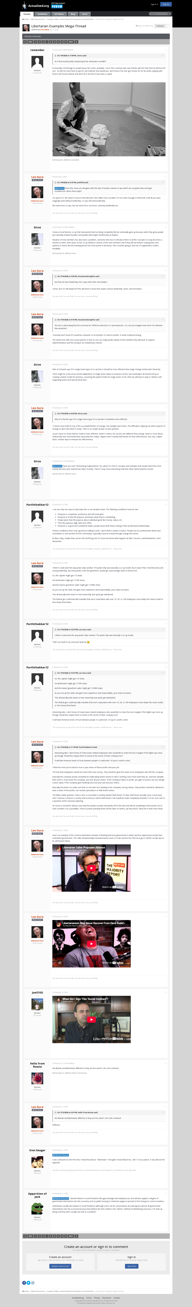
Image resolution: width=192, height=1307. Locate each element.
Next (71, 42)
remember (37, 50)
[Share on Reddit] (33, 1283)
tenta (79, 55)
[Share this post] (165, 50)
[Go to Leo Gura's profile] (26, 27)
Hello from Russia (37, 1065)
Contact (117, 1298)
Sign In (154, 4)
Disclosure (106, 1298)
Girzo (37, 227)
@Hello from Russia (60, 1155)
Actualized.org (78, 1298)
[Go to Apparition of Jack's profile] (37, 1208)
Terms (89, 1298)
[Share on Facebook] (24, 1283)
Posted (59, 50)
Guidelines (42, 14)
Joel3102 (80, 182)
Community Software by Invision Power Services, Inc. (96, 1303)
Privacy (97, 1298)
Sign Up (166, 4)
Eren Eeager (37, 1150)
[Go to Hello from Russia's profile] (37, 1078)
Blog (73, 14)
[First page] (25, 42)
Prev (30, 42)
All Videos (59, 14)
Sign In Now (131, 1266)
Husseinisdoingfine (86, 276)
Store (84, 14)
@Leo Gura (59, 188)
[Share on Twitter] (28, 1283)
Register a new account (60, 1266)
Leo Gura (83, 629)
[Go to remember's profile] (37, 62)
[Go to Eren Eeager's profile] (37, 1162)
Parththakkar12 (37, 504)
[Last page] (76, 42)
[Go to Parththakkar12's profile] (37, 516)
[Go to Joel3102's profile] (37, 1004)
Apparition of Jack (37, 1195)
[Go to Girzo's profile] (37, 239)
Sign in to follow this (145, 26)
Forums (27, 14)
